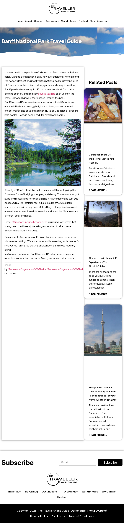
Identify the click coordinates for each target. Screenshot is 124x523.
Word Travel (109, 491)
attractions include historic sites (29, 222)
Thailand (83, 21)
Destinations (52, 21)
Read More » (98, 190)
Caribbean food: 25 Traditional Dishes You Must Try (101, 158)
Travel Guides (69, 491)
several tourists (46, 93)
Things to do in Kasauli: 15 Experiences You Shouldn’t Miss (103, 262)
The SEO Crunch (97, 510)
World (64, 21)
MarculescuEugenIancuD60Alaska (27, 269)
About (28, 21)
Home (20, 21)
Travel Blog (31, 491)
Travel (73, 21)
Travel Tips (14, 491)
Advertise (102, 21)
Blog (92, 21)
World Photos (90, 491)
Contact (38, 21)
